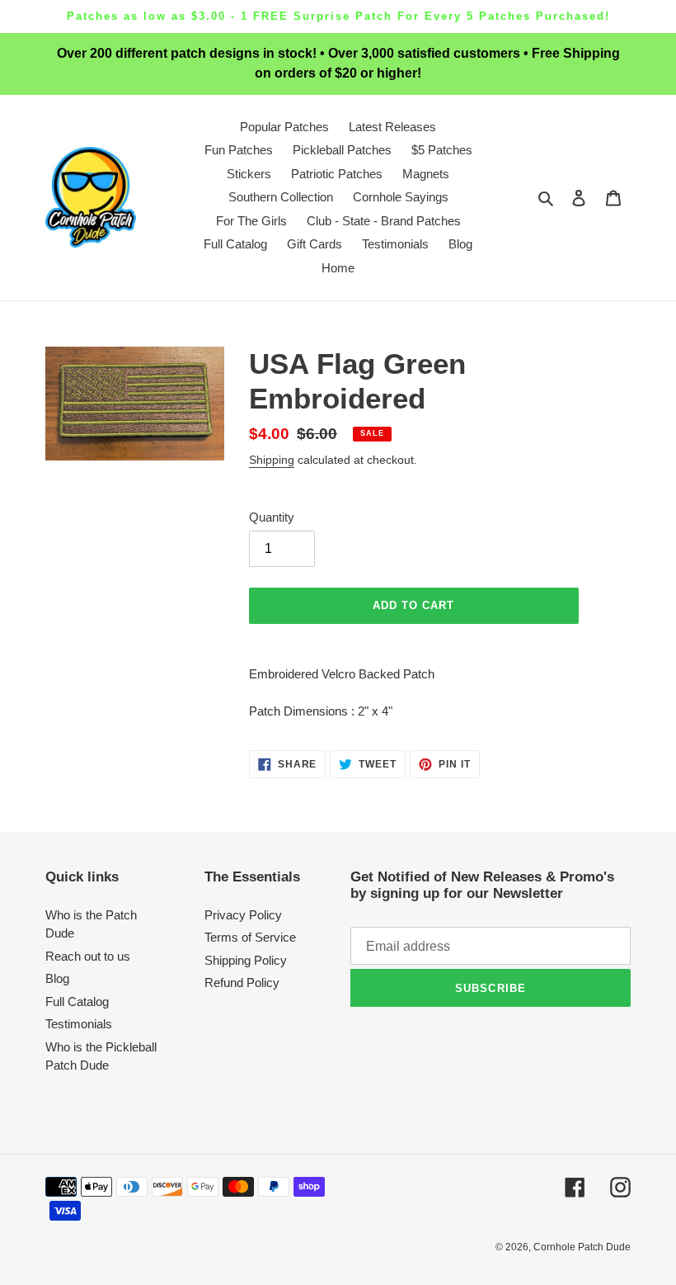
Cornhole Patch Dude (582, 1247)
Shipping (271, 459)
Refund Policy (241, 983)
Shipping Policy (245, 960)
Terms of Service (250, 937)
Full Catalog (77, 1001)
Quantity (271, 517)
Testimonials (78, 1024)
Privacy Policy (243, 915)
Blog (57, 978)
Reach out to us (87, 956)
